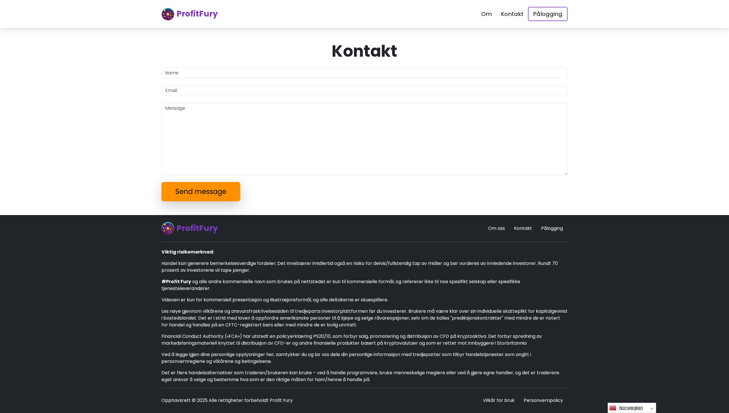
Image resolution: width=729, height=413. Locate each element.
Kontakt (512, 14)
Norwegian (631, 407)
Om (486, 14)
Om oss (496, 228)
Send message (200, 191)
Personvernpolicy (543, 400)
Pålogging (547, 14)
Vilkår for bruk (499, 400)
